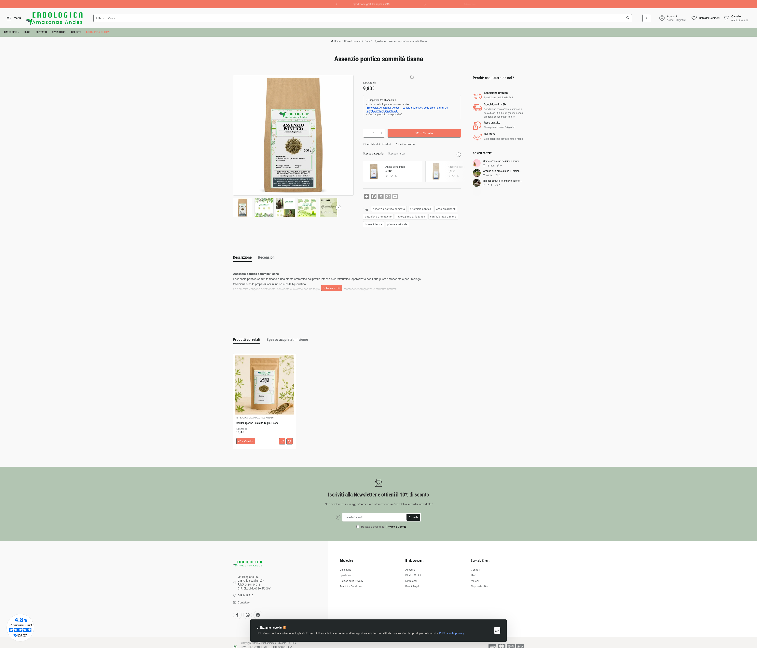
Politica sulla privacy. (452, 633)
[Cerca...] (628, 18)
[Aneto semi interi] (374, 171)
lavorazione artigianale (411, 216)
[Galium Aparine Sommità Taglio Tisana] (264, 385)
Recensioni (267, 257)
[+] (381, 133)
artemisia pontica (420, 209)
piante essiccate (397, 224)
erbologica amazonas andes (393, 104)
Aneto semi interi (395, 166)
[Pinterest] (258, 615)
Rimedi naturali (352, 41)
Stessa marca (396, 153)
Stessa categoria (373, 153)
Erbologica (346, 560)
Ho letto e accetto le (383, 526)
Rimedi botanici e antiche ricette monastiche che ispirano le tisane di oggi (502, 181)
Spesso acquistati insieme (287, 339)
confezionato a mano (443, 216)
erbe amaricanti (446, 209)
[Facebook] (237, 615)
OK (497, 630)
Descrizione (242, 257)
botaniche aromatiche (378, 216)
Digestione (380, 41)
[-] (366, 133)
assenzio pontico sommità (389, 209)
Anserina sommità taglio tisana (465, 166)
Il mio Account (414, 560)
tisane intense (373, 224)
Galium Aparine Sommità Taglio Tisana (257, 423)
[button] (425, 4)
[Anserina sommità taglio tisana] (436, 171)
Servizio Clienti (480, 560)
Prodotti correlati (246, 339)
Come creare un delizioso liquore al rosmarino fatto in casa (502, 161)
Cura (367, 41)
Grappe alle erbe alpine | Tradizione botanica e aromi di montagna (502, 171)
